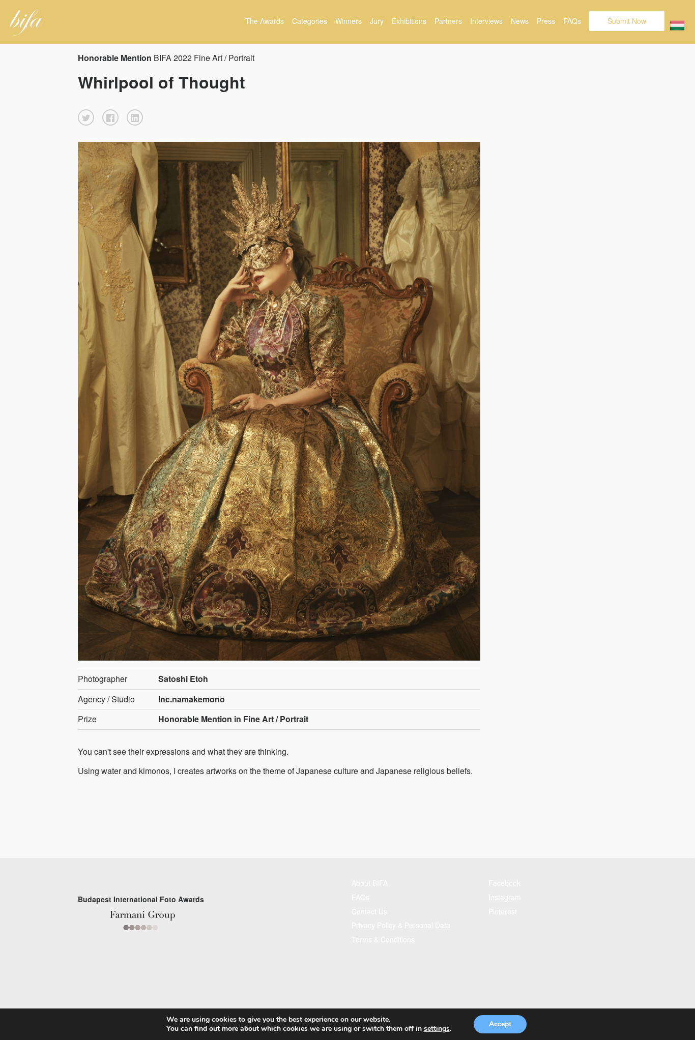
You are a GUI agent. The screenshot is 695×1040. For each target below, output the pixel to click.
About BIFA (370, 883)
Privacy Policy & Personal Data (401, 925)
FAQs (572, 20)
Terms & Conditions (383, 939)
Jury (377, 20)
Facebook (504, 883)
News (520, 20)
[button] (86, 117)
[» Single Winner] (26, 22)
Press (546, 20)
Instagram (504, 897)
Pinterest (502, 911)
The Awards (264, 20)
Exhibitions (409, 20)
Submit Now (626, 20)
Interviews (486, 20)
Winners (348, 20)
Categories (309, 20)
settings (437, 1028)
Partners (448, 20)
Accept (500, 1024)
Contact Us (369, 911)
